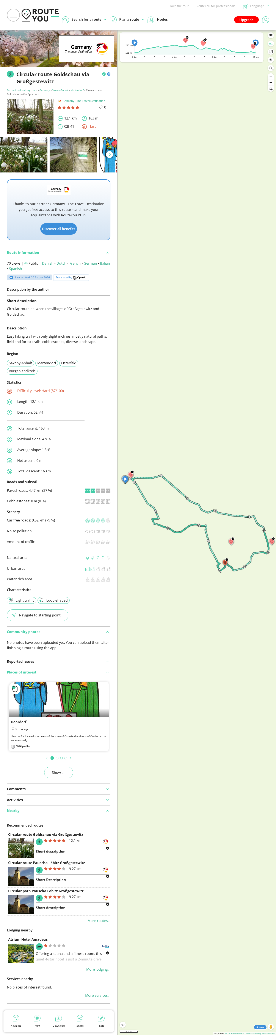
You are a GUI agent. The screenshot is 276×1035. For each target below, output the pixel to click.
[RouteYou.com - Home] (40, 15)
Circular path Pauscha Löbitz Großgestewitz (46, 891)
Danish (47, 263)
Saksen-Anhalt (60, 90)
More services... (97, 995)
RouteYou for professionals (215, 6)
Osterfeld (68, 363)
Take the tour (179, 6)
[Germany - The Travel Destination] (86, 55)
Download (59, 1025)
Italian (105, 263)
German (90, 263)
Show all (58, 772)
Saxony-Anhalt (20, 363)
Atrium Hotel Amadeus (28, 939)
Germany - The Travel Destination (84, 101)
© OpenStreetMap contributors (259, 1033)
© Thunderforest (233, 1033)
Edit (101, 1025)
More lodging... (98, 969)
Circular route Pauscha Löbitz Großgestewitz (46, 862)
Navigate (16, 1025)
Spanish (15, 268)
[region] (197, 532)
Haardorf (18, 722)
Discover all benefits (58, 229)
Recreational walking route (22, 90)
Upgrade (246, 19)
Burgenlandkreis (22, 371)
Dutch (61, 263)
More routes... (99, 920)
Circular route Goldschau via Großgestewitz (45, 834)
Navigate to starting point (40, 615)
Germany (44, 90)
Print (37, 1025)
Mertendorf (77, 90)
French (75, 263)
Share (80, 1025)
